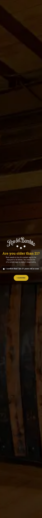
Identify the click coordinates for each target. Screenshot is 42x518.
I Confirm (21, 278)
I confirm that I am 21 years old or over (22, 269)
